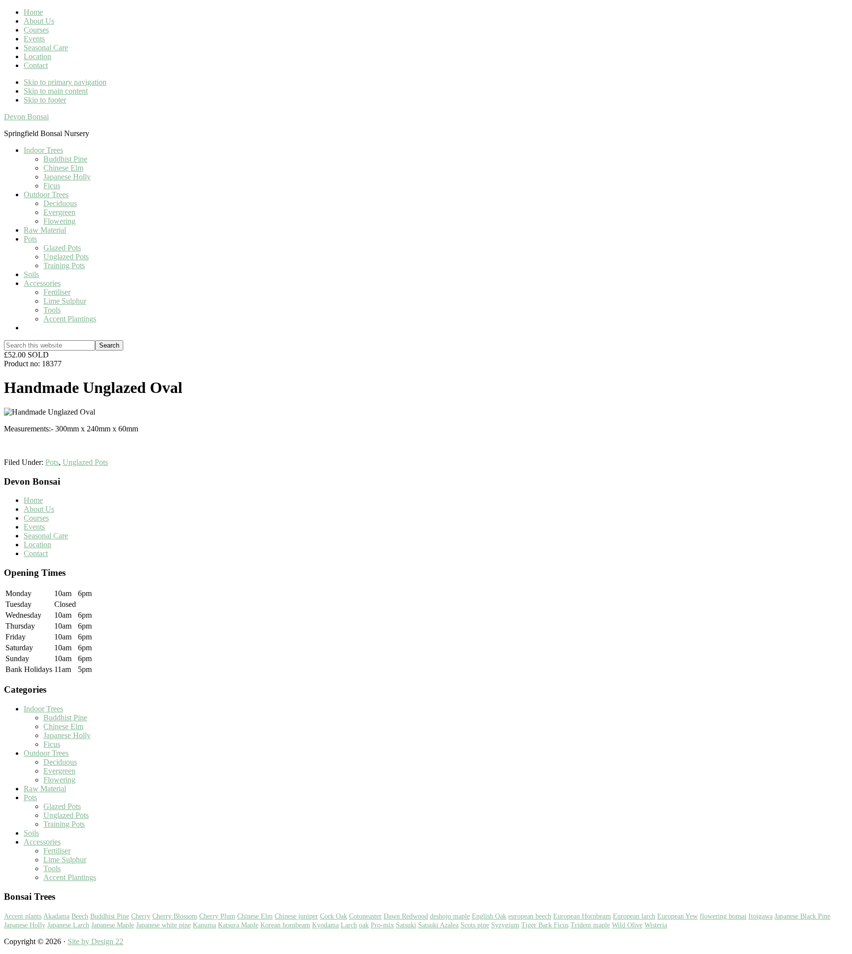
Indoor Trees (43, 709)
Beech (79, 916)
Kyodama (325, 925)
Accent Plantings (69, 877)
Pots (52, 462)
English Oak (489, 916)
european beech (529, 916)
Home (33, 500)
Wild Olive (627, 925)
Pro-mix (382, 925)
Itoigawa (760, 916)
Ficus (51, 744)
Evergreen (59, 771)
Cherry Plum (217, 916)
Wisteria (655, 925)
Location (37, 544)
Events (34, 527)
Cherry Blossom (174, 916)
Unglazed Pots (85, 462)
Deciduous (60, 762)
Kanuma (204, 925)
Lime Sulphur (64, 859)
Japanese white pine (163, 925)
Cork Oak (333, 916)
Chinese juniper (296, 916)
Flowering (59, 780)
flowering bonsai (723, 916)
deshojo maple (450, 916)
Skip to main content (56, 91)
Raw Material (45, 788)
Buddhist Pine (65, 717)
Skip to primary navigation (65, 82)
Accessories (42, 842)
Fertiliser (57, 851)
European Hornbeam (582, 916)
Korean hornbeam (285, 925)
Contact (36, 553)
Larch (349, 925)
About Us (39, 509)
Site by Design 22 (95, 941)
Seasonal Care (46, 535)
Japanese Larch (68, 925)
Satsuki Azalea (438, 925)
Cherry (140, 916)
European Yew (677, 916)
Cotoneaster (365, 916)
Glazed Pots (62, 806)
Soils (31, 833)
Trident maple (590, 925)
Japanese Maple (112, 925)
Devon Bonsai (26, 116)
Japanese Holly (67, 735)
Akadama (56, 916)
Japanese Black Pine (802, 916)
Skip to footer (45, 100)
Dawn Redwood (406, 916)
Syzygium (505, 925)
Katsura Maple (238, 925)
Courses (36, 518)
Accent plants (22, 916)
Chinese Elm (63, 726)
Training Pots (64, 824)
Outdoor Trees (46, 753)
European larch (634, 916)
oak (364, 925)
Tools (52, 868)
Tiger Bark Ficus (544, 925)
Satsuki (406, 925)
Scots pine (475, 925)
